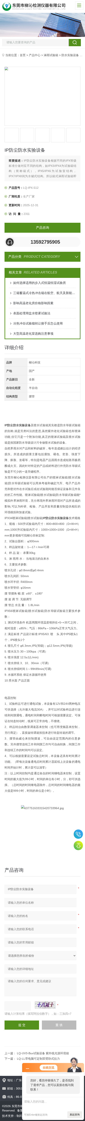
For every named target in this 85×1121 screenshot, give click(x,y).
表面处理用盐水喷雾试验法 (31, 313)
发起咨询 (75, 1114)
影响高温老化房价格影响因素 (33, 303)
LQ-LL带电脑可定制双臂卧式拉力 (38, 1058)
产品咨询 (42, 227)
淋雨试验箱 (51, 55)
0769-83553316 (78, 834)
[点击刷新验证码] (45, 1004)
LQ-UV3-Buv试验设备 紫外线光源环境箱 (43, 1053)
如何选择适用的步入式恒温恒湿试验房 (39, 282)
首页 (23, 55)
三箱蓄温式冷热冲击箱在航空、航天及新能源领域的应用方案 (44, 293)
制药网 (21, 1115)
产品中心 (34, 55)
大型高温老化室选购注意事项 (33, 333)
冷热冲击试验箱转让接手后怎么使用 (38, 323)
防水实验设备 (70, 55)
